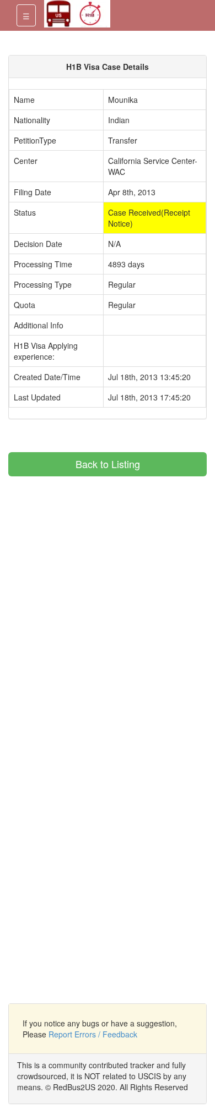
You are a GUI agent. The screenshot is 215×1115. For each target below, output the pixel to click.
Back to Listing (108, 464)
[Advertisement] (101, 553)
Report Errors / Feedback (93, 1034)
